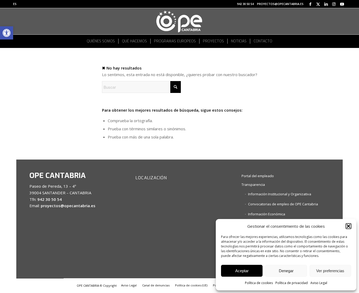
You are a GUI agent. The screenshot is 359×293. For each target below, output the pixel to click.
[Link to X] (318, 4)
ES (15, 4)
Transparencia (253, 184)
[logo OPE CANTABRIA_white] (179, 21)
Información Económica (266, 214)
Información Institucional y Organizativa (279, 194)
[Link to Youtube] (342, 4)
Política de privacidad (291, 283)
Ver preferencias (330, 271)
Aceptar (242, 271)
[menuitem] (15, 4)
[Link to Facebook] (310, 4)
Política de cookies (259, 283)
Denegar (286, 271)
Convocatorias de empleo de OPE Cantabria (283, 204)
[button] (6, 32)
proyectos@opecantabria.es (280, 4)
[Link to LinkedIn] (326, 4)
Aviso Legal (318, 283)
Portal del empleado (258, 175)
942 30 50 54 (245, 4)
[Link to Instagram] (334, 4)
